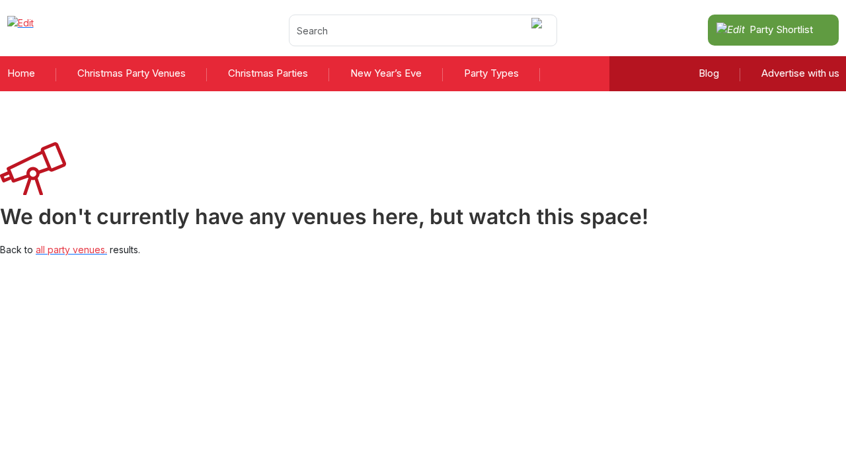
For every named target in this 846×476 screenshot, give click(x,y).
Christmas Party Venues (131, 73)
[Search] (539, 30)
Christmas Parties (268, 73)
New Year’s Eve (386, 73)
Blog (709, 73)
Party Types (491, 73)
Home (21, 73)
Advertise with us (800, 73)
